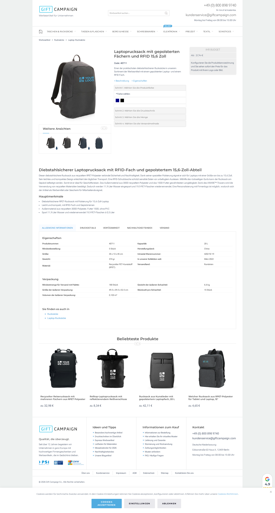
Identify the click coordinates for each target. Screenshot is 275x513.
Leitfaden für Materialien (106, 444)
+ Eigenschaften (139, 80)
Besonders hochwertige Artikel (108, 432)
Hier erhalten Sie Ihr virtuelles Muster (161, 436)
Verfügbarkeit (111, 228)
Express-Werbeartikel (104, 440)
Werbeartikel (45, 40)
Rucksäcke (59, 40)
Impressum (121, 473)
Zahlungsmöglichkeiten (155, 448)
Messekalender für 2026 (105, 448)
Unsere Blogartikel (103, 455)
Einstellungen (139, 503)
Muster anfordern (152, 452)
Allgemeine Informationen (57, 228)
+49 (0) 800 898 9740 (220, 5)
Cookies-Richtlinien (228, 494)
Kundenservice (102, 473)
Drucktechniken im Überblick (108, 436)
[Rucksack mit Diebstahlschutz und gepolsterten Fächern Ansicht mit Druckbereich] (75, 86)
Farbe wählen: (123, 94)
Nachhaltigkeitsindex (139, 228)
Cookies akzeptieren (107, 503)
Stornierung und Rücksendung (158, 444)
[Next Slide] (105, 128)
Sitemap (165, 473)
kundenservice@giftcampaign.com (211, 15)
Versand (164, 228)
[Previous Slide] (102, 128)
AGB (135, 473)
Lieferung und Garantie (155, 440)
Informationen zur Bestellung (157, 432)
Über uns (85, 473)
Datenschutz (148, 473)
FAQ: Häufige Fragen (154, 455)
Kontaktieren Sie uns (184, 473)
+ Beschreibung (121, 80)
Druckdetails (88, 228)
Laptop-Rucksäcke (76, 40)
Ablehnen (169, 503)
